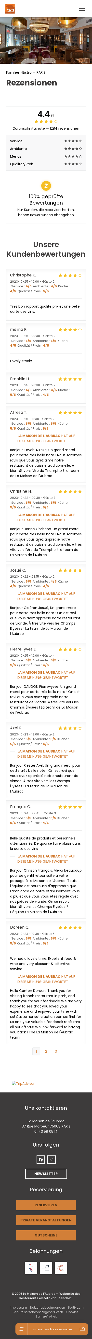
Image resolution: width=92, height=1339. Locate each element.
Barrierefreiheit (46, 1316)
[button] (81, 8)
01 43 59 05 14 (46, 1131)
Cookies (72, 1312)
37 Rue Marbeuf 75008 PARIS (46, 1126)
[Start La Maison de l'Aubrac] (11, 9)
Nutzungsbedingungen (47, 1307)
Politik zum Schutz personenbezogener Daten (48, 1309)
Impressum (18, 1307)
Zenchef (65, 1298)
